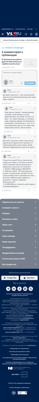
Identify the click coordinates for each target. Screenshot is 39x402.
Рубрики (6, 213)
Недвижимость (7, 29)
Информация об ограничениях (19, 348)
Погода (30, 29)
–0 (35, 132)
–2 (35, 103)
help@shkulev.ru (24, 320)
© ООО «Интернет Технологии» (19, 387)
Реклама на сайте (10, 219)
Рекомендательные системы (19, 354)
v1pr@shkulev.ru (31, 345)
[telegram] (8, 289)
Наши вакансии (9, 242)
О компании (7, 230)
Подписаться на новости (13, 202)
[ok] (19, 289)
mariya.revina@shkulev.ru (12, 332)
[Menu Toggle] (2, 34)
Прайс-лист (7, 225)
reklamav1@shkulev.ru (19, 338)
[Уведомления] (31, 34)
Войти (11, 83)
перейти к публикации (14, 48)
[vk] (14, 289)
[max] (25, 289)
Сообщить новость (10, 208)
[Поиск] (26, 34)
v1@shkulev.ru (29, 315)
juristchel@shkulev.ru (28, 318)
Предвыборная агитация (13, 253)
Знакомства (20, 29)
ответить (7, 103)
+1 (28, 132)
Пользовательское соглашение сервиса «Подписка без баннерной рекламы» (19, 358)
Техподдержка (8, 247)
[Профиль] (36, 34)
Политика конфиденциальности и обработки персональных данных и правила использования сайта (19, 363)
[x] (31, 289)
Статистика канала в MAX (13, 259)
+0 (28, 103)
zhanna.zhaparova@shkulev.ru (12, 327)
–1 (35, 190)
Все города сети (9, 264)
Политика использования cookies (19, 351)
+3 (28, 190)
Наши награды (8, 236)
